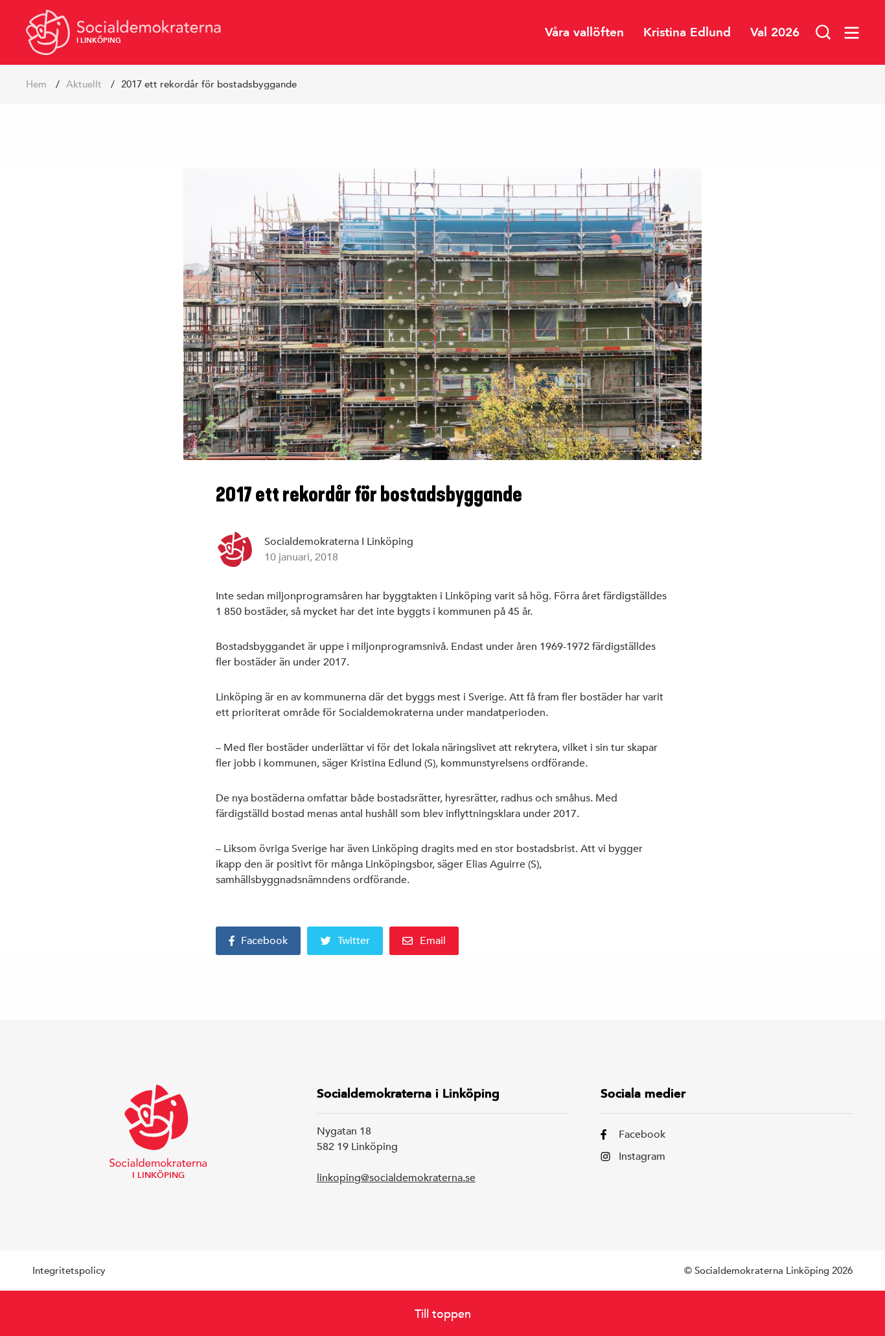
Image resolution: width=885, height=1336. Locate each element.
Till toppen (443, 1313)
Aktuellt (84, 84)
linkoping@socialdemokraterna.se (396, 1177)
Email (433, 940)
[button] (823, 32)
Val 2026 (774, 32)
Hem (36, 84)
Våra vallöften (584, 32)
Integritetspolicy (69, 1270)
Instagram (642, 1156)
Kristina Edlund (687, 32)
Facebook (264, 940)
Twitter (354, 940)
